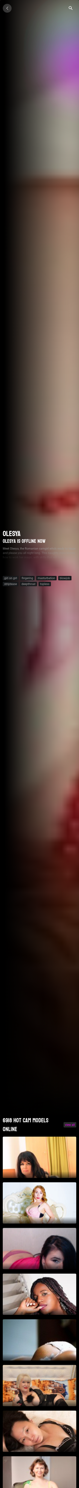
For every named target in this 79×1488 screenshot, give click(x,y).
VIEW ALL (70, 1125)
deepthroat (28, 584)
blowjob (65, 578)
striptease (10, 584)
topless (44, 584)
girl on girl (10, 578)
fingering (27, 578)
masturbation (46, 578)
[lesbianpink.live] (7, 8)
